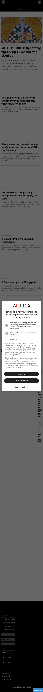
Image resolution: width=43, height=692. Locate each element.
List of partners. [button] (14, 355)
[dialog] (21, 346)
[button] (21, 339)
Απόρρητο (38, 690)
